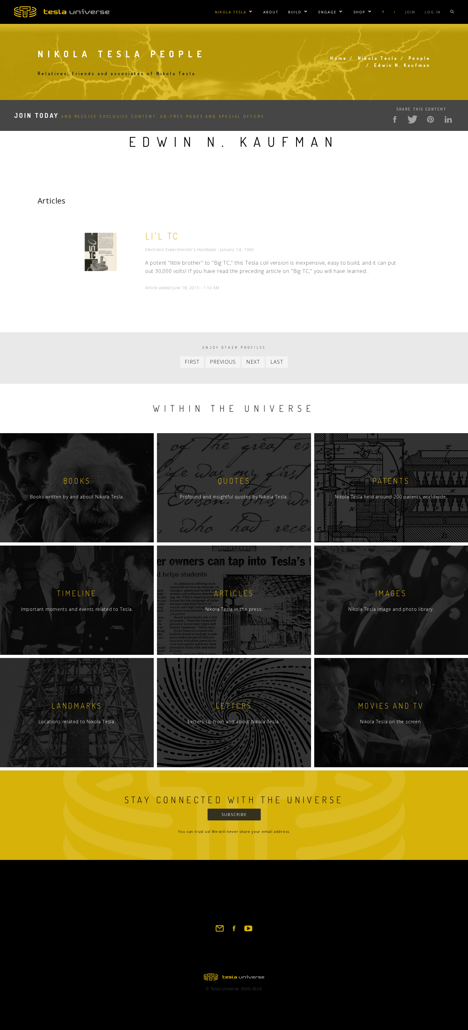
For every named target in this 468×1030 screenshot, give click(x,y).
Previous (223, 361)
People (419, 58)
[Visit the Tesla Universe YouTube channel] (248, 931)
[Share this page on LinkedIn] (448, 119)
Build (294, 12)
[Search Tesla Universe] (452, 12)
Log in (433, 12)
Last (276, 361)
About (271, 12)
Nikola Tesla (230, 12)
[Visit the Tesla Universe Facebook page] (234, 931)
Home (338, 58)
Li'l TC (162, 236)
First (192, 361)
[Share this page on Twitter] (412, 119)
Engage (327, 12)
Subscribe (234, 814)
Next (253, 361)
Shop (359, 12)
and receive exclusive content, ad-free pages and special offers (139, 116)
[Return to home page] (234, 978)
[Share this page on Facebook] (395, 119)
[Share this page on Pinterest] (430, 119)
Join (410, 12)
